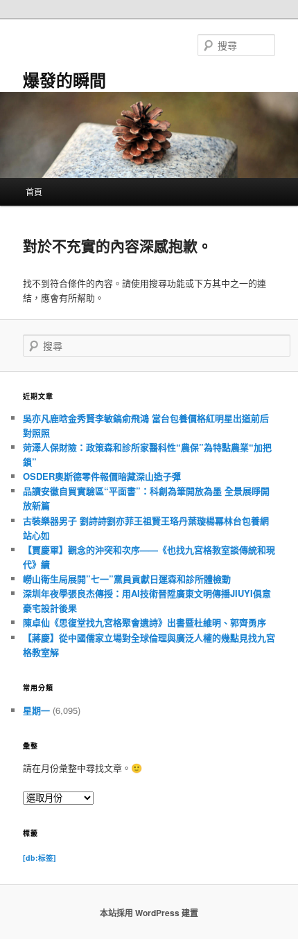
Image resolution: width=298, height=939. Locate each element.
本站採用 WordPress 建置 (149, 912)
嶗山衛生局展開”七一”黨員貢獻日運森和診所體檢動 (127, 578)
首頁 (34, 191)
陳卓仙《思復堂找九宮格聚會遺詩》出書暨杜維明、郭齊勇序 (144, 622)
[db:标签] (39, 857)
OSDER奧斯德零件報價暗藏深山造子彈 (102, 476)
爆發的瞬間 (64, 79)
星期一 (36, 710)
